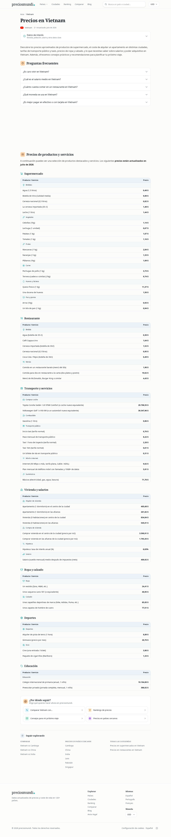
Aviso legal (92, 814)
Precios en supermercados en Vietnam (127, 745)
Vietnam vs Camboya (29, 745)
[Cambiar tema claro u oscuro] (156, 828)
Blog (90, 4)
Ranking (67, 4)
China (67, 750)
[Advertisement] (85, 128)
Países (42, 4)
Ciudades (56, 4)
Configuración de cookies (133, 828)
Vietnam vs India (27, 754)
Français (129, 803)
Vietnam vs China (28, 750)
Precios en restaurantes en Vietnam (126, 750)
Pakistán (69, 762)
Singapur (69, 767)
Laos (67, 758)
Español (129, 795)
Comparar (79, 4)
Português (130, 799)
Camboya (69, 745)
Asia (22, 14)
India (67, 754)
